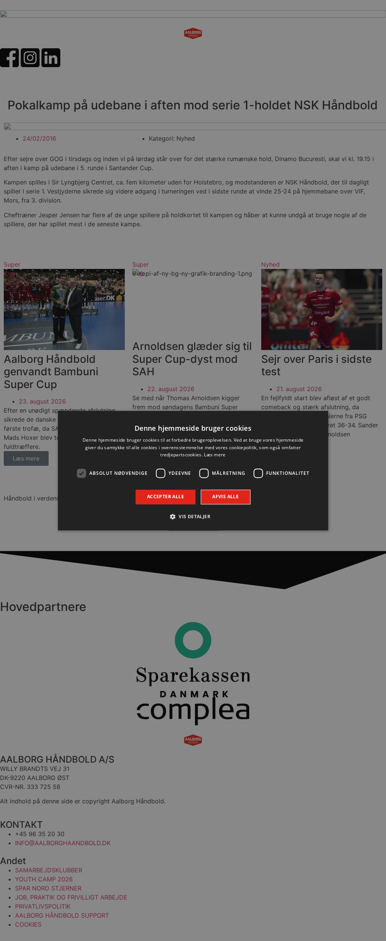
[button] (193, 516)
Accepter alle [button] (165, 497)
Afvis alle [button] (225, 497)
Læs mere (214, 455)
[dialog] (193, 470)
